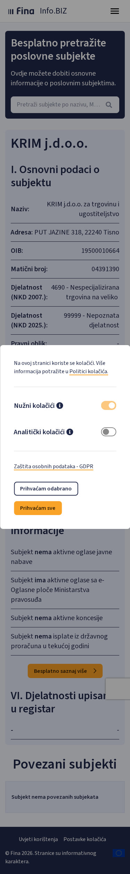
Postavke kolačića (84, 839)
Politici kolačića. (88, 371)
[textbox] (65, 105)
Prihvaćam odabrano (46, 488)
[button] (59, 406)
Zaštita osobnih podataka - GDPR (53, 466)
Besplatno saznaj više (61, 671)
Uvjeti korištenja (38, 839)
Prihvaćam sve (37, 508)
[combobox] (65, 104)
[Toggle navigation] (114, 11)
